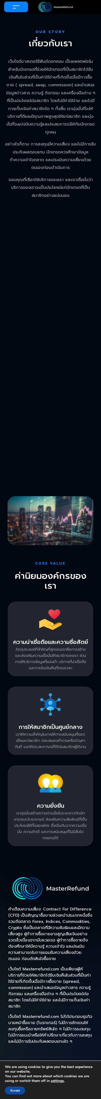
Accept (15, 1090)
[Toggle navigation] (16, 7)
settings (57, 1081)
